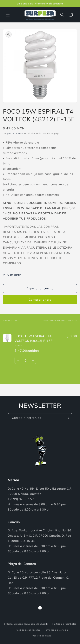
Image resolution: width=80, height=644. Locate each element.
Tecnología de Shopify (36, 624)
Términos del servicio (56, 630)
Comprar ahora (40, 299)
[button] (7, 14)
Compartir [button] (14, 274)
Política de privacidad (28, 630)
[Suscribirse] (67, 417)
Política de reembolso (64, 624)
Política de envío (41, 635)
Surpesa (18, 624)
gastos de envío (15, 133)
